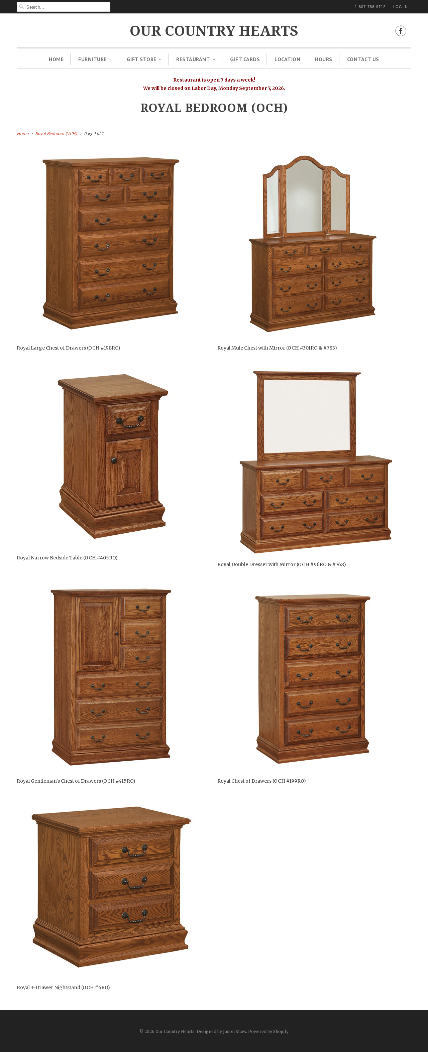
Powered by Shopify (268, 1031)
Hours (323, 59)
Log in (400, 7)
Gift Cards (245, 59)
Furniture (92, 59)
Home (56, 59)
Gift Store (141, 59)
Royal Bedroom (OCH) (214, 108)
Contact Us (363, 59)
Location (287, 59)
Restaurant (193, 59)
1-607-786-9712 (370, 7)
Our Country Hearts (214, 30)
